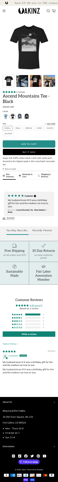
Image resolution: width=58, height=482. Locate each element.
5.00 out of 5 (36, 305)
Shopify (40, 469)
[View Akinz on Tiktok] (20, 456)
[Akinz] (29, 11)
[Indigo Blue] (20, 116)
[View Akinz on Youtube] (44, 456)
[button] (48, 11)
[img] (9, 351)
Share (11, 218)
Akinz (24, 469)
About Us (7, 402)
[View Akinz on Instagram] (13, 456)
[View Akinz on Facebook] (26, 456)
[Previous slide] (5, 185)
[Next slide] (52, 185)
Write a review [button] (29, 334)
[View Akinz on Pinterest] (38, 456)
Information (9, 446)
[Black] (13, 116)
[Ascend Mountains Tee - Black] (9, 81)
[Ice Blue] (6, 116)
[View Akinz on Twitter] (32, 456)
